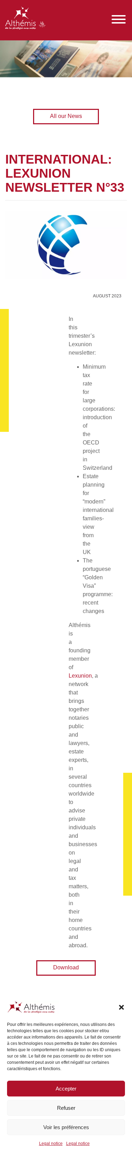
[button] (121, 1007)
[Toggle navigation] (118, 19)
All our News (66, 116)
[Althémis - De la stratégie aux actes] (25, 19)
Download (66, 967)
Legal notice (51, 1143)
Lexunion (80, 676)
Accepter (66, 1089)
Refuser (66, 1108)
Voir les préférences (66, 1127)
